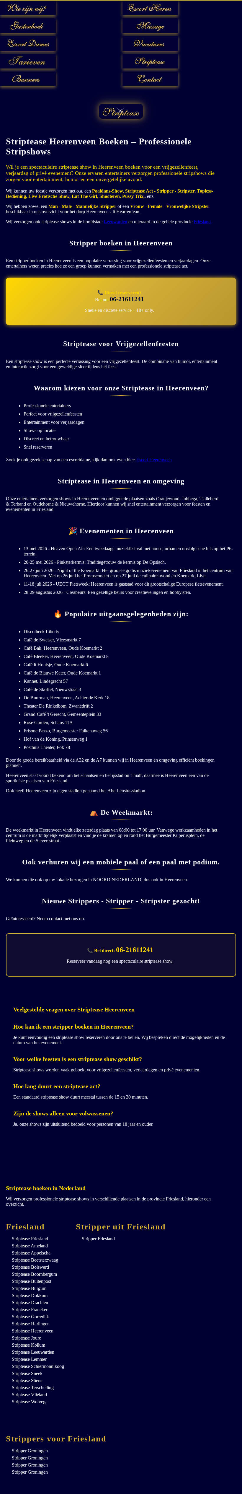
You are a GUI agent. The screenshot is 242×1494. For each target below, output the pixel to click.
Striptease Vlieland (29, 1394)
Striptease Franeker (30, 1309)
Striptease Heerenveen (32, 1330)
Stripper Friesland (98, 1238)
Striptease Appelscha (31, 1252)
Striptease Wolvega (30, 1401)
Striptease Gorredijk (30, 1316)
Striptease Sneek (27, 1373)
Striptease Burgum (29, 1288)
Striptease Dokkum (30, 1295)
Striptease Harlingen (31, 1323)
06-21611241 (127, 299)
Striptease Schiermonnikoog (38, 1366)
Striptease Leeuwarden (33, 1352)
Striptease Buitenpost (31, 1281)
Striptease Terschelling (33, 1387)
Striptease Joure (26, 1337)
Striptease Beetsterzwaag (35, 1259)
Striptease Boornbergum (34, 1274)
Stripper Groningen (30, 1450)
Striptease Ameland (30, 1245)
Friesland (202, 221)
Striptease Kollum (28, 1345)
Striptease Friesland (30, 1238)
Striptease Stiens (27, 1380)
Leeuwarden (115, 221)
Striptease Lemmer (29, 1359)
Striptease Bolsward (30, 1267)
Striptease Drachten (30, 1302)
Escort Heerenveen (154, 459)
